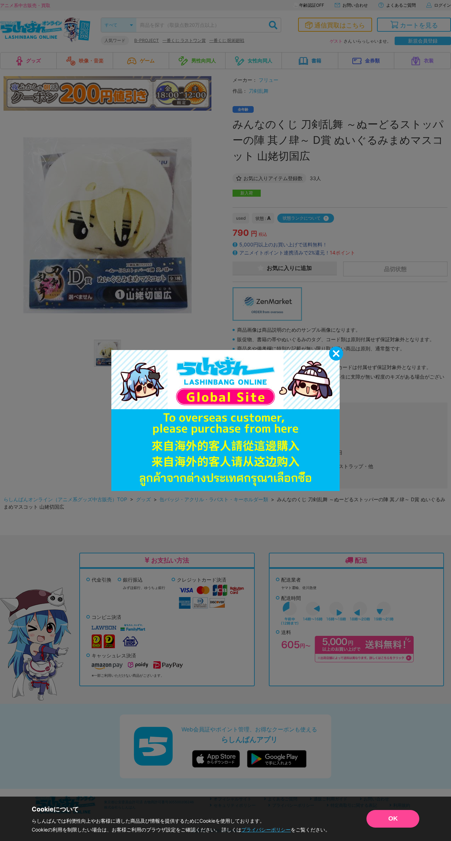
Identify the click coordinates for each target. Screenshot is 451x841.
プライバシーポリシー (266, 830)
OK (393, 818)
